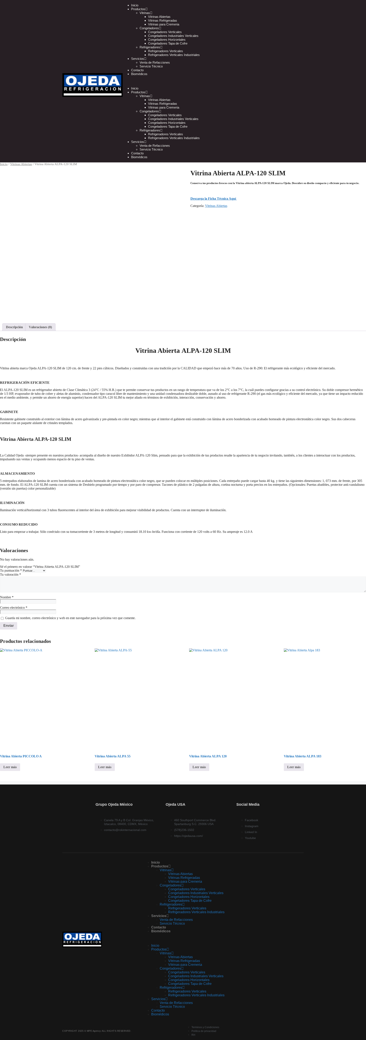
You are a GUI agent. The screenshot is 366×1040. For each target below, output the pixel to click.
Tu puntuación (11, 570)
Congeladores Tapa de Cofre (167, 43)
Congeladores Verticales (165, 32)
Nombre (7, 597)
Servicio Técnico (151, 66)
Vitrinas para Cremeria (163, 24)
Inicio (134, 88)
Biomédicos (139, 74)
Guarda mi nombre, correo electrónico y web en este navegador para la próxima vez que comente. (70, 618)
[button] (208, 81)
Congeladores (149, 28)
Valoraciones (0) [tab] (40, 327)
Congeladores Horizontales (167, 39)
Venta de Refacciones (155, 62)
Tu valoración (10, 574)
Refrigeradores (150, 47)
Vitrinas (145, 13)
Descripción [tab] (14, 327)
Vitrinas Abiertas (159, 16)
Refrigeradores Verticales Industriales (174, 55)
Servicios (137, 58)
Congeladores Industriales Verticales (173, 36)
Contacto (137, 153)
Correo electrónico (13, 607)
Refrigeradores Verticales (165, 51)
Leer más (10, 767)
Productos (138, 92)
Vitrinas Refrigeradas (162, 20)
